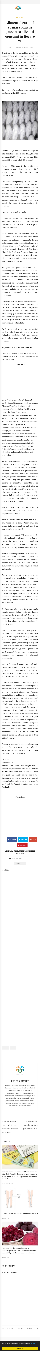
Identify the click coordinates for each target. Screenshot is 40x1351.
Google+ (33, 839)
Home (20, 1328)
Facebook (13, 839)
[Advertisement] (20, 381)
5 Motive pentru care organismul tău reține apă (20, 1213)
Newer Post (32, 1328)
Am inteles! (20, 1348)
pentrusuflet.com (28, 766)
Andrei (5, 766)
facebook (5, 787)
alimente (20, 17)
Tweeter (24, 839)
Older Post (8, 1328)
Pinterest (23, 845)
